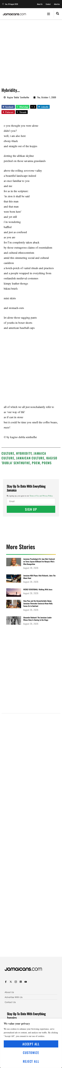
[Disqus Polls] (31, 754)
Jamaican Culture (30, 458)
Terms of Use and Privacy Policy (41, 496)
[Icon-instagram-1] (16, 982)
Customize (31, 1052)
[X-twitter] (11, 982)
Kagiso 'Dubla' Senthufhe (29, 460)
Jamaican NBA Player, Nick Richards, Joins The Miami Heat (39, 576)
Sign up (31, 509)
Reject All (31, 1061)
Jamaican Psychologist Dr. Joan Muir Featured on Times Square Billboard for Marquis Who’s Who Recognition (39, 561)
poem (36, 462)
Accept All (31, 1044)
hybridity (24, 453)
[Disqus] (31, 834)
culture (8, 453)
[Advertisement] (31, 52)
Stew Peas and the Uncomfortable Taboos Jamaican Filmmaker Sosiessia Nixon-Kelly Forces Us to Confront (38, 603)
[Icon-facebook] (6, 982)
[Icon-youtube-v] (26, 982)
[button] (48, 13)
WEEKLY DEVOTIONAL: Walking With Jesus (37, 589)
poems (47, 462)
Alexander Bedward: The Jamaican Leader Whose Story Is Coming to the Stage (37, 618)
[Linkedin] (21, 982)
